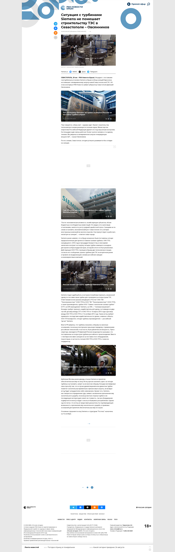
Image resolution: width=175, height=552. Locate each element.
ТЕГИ (115, 520)
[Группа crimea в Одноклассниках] (94, 507)
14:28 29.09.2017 (65, 31)
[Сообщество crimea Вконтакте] (80, 507)
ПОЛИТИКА (74, 514)
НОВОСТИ (61, 520)
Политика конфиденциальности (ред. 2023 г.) (38, 539)
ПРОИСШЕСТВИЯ (92, 514)
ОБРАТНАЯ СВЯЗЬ (100, 520)
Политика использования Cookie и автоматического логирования (41, 536)
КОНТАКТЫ (88, 520)
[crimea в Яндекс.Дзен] (87, 507)
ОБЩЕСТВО (82, 514)
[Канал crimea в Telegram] (73, 507)
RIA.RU (110, 520)
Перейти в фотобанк (79, 67)
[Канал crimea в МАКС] (101, 507)
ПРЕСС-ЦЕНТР (71, 520)
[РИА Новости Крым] (72, 7)
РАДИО (79, 520)
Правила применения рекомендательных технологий (41, 541)
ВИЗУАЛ (101, 514)
